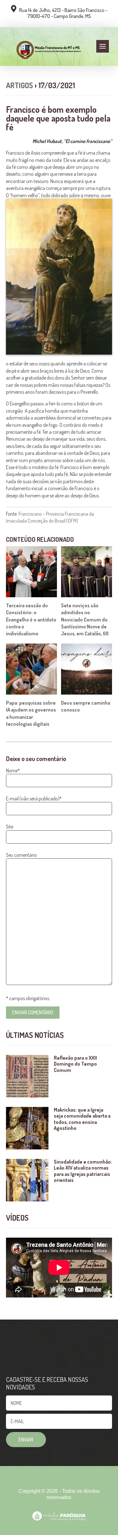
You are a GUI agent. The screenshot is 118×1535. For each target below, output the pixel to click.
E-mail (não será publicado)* (34, 798)
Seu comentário (21, 855)
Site (9, 826)
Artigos (19, 85)
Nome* (13, 770)
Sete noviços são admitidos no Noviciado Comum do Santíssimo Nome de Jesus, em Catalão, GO (85, 619)
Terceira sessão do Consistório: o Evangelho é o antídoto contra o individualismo (31, 619)
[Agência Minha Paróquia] (59, 1516)
